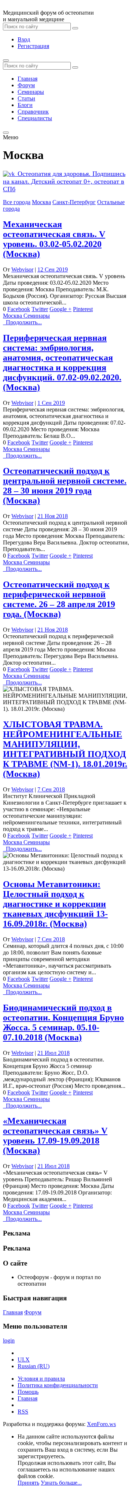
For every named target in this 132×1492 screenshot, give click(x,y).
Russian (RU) (34, 1366)
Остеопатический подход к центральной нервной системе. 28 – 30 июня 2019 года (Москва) (64, 485)
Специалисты (35, 118)
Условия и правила (41, 1378)
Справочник (33, 111)
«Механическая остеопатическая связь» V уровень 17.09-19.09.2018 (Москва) (55, 1135)
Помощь (28, 1392)
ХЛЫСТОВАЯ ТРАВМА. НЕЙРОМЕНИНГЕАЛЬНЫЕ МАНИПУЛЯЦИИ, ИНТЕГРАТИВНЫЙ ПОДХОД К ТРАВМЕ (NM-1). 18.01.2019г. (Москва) (65, 749)
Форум (26, 85)
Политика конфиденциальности (58, 1385)
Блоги (25, 105)
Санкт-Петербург (74, 202)
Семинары (31, 92)
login (9, 1340)
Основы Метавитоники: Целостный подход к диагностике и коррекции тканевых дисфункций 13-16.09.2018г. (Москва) (55, 903)
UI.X (24, 1359)
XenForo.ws (101, 1424)
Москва (41, 202)
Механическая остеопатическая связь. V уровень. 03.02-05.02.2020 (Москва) (54, 239)
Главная (27, 78)
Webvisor (22, 269)
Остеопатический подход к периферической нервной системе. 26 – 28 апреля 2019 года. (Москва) (59, 599)
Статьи (26, 98)
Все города (16, 202)
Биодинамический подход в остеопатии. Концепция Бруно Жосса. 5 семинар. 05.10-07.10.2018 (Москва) (63, 1022)
